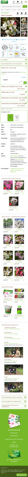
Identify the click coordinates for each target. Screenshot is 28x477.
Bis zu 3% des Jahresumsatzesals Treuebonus (14, 460)
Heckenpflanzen (19, 170)
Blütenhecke (13, 172)
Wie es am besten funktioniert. (10, 361)
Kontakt (14, 442)
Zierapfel (12, 170)
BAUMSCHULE (4, 470)
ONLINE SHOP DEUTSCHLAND (16, 471)
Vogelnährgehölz (14, 156)
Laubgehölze (8, 9)
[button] (13, 2)
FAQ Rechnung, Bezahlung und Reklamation (10, 406)
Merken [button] (24, 77)
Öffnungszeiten (14, 433)
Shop (2, 9)
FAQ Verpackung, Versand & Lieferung (12, 397)
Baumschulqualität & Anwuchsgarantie (11, 63)
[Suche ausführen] (25, 6)
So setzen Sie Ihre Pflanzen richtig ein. (12, 338)
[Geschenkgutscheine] (14, 420)
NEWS (23, 470)
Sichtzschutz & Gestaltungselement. (12, 378)
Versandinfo (4, 59)
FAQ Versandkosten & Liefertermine (11, 401)
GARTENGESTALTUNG (5, 471)
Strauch (14, 9)
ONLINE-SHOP (19, 470)
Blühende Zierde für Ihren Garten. (11, 343)
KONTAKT (3, 472)
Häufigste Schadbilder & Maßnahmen (12, 328)
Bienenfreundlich (19, 159)
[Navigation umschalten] (26, 2)
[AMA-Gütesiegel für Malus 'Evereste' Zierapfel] (5, 47)
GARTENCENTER (10, 470)
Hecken (19, 9)
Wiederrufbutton (14, 435)
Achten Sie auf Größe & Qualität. (11, 333)
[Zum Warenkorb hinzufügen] (25, 82)
